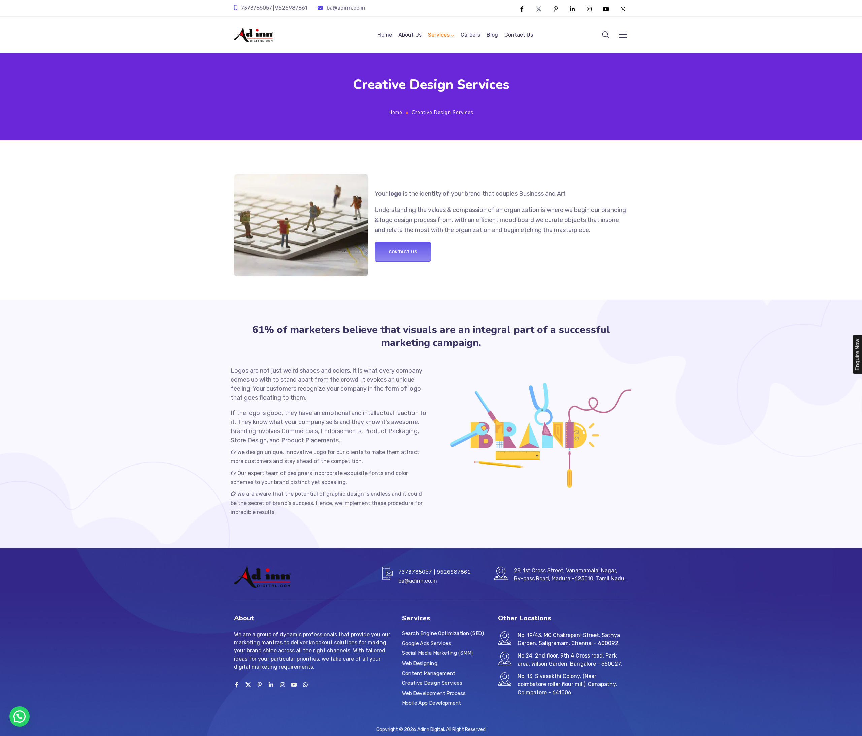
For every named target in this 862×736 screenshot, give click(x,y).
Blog (492, 35)
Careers (470, 35)
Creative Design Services (432, 683)
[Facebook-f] (522, 9)
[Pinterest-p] (556, 9)
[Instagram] (589, 9)
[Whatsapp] (623, 9)
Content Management (428, 673)
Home (384, 35)
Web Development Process (433, 693)
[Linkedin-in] (572, 9)
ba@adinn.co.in (346, 8)
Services (439, 35)
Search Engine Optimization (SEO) (443, 633)
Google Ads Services (426, 643)
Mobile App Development (431, 703)
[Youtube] (606, 9)
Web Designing (419, 663)
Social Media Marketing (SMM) (437, 653)
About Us (410, 35)
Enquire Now (857, 354)
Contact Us (518, 35)
